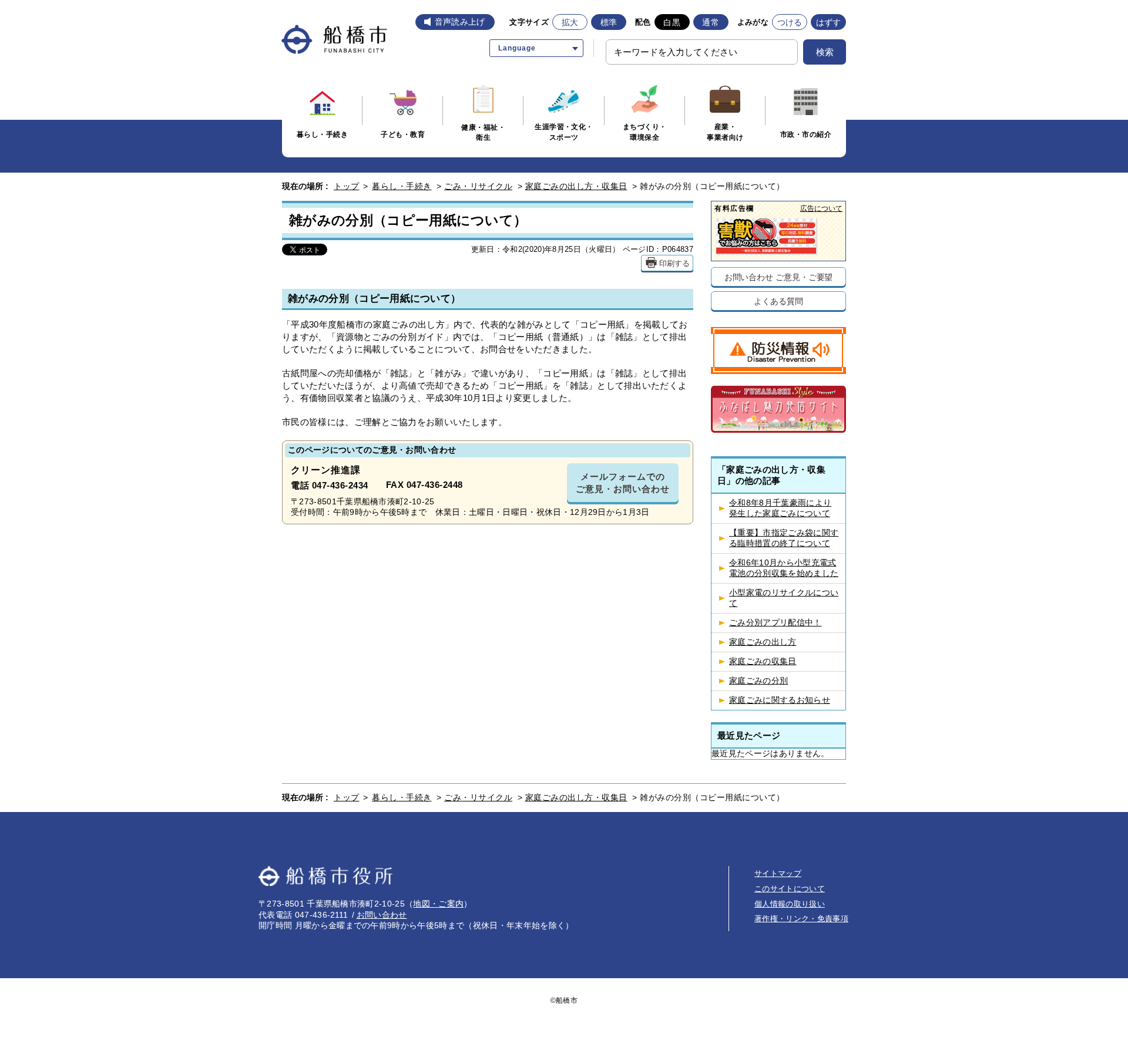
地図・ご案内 (438, 903)
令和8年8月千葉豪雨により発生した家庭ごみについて (780, 508)
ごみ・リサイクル (478, 186)
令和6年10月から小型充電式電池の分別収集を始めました (783, 568)
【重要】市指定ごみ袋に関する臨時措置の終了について (783, 538)
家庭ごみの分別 (758, 680)
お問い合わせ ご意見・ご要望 (778, 276)
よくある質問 (778, 300)
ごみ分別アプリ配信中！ (775, 622)
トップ (347, 186)
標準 (608, 22)
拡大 (570, 22)
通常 (710, 22)
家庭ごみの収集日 (763, 661)
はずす (828, 22)
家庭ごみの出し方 (763, 642)
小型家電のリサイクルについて (783, 598)
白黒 (671, 22)
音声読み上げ (460, 22)
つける (790, 22)
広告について (821, 208)
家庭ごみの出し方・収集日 (576, 186)
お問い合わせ (382, 914)
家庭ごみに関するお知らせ (779, 700)
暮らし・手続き (402, 186)
